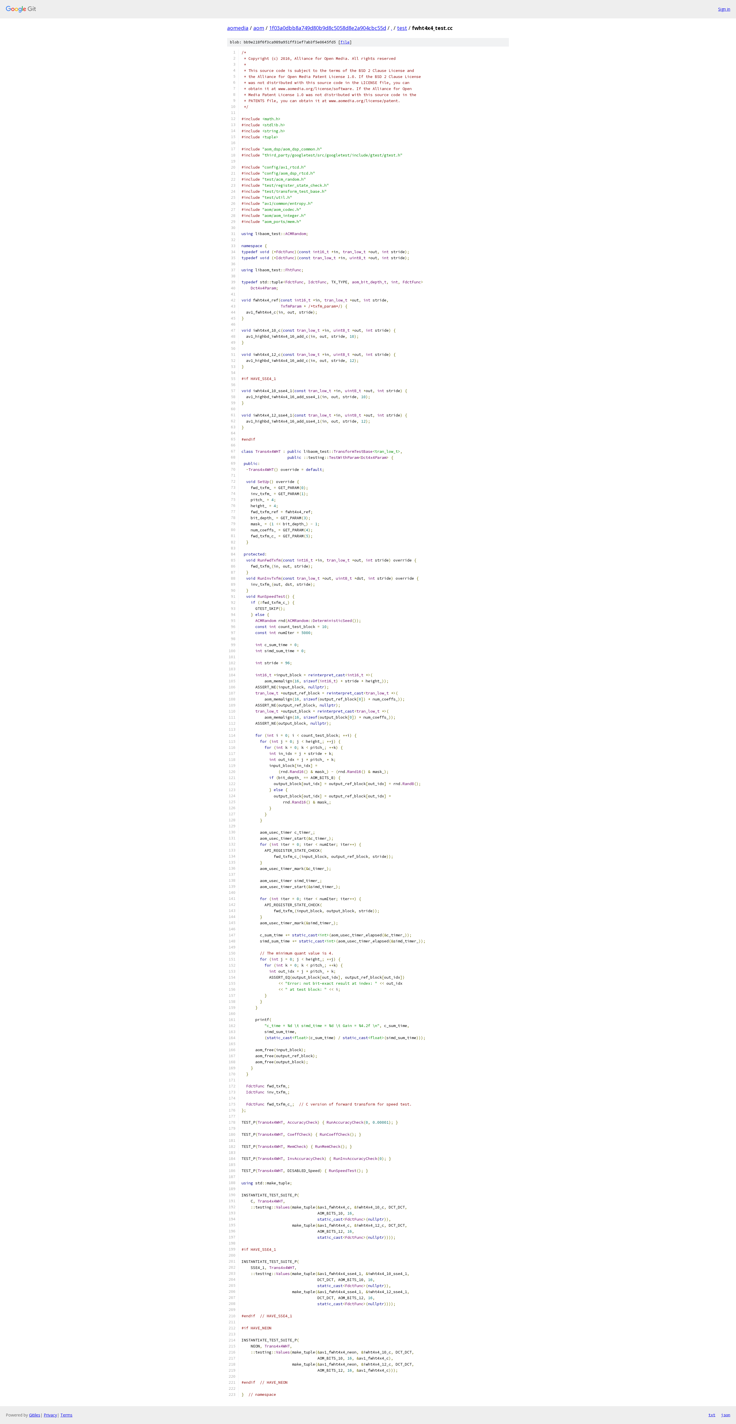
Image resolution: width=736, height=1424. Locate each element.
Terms (66, 1415)
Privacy (50, 1415)
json (725, 1414)
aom (258, 27)
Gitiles (34, 1415)
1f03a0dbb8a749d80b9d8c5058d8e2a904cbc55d (327, 27)
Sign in (724, 9)
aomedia (237, 27)
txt (711, 1414)
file (345, 42)
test (402, 27)
